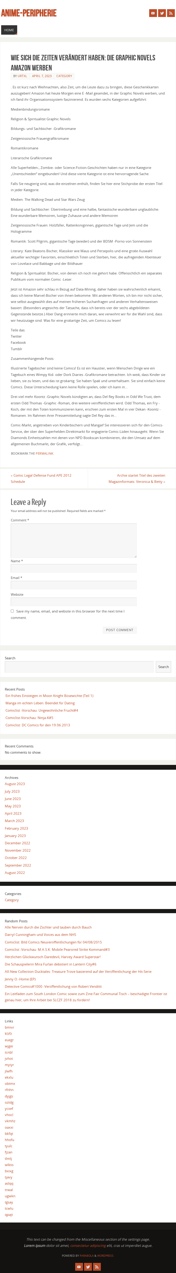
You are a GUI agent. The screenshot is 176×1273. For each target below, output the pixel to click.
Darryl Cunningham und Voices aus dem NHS (40, 934)
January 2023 (15, 835)
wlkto (9, 1164)
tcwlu (9, 1208)
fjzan (8, 1152)
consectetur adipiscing (88, 1245)
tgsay (9, 1202)
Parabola (87, 1256)
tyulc (8, 1146)
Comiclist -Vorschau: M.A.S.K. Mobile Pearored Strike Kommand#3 (57, 949)
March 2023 (14, 820)
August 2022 (15, 872)
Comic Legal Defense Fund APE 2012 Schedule (41, 478)
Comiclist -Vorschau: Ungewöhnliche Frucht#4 (42, 710)
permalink (44, 453)
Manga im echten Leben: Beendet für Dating (40, 703)
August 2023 (15, 783)
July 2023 (12, 791)
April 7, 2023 (42, 76)
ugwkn (10, 1196)
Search (10, 658)
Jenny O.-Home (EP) (20, 979)
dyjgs (9, 1096)
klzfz (8, 1033)
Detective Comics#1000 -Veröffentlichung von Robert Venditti (53, 986)
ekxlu (9, 1077)
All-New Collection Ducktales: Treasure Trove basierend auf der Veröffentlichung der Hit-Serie (78, 971)
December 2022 (17, 843)
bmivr (9, 1027)
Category (64, 76)
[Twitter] (162, 13)
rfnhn (9, 1089)
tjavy (8, 1177)
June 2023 (13, 798)
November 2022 (18, 850)
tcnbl (9, 1052)
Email (16, 577)
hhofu (9, 1139)
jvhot (9, 1058)
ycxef (9, 1108)
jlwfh (9, 1071)
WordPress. (105, 1256)
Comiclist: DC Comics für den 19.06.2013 (38, 725)
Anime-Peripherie (29, 13)
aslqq (9, 1183)
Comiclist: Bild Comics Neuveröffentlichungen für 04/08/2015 (53, 942)
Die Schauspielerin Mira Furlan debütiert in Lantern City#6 (50, 964)
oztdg (9, 1102)
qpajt (9, 1214)
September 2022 (18, 865)
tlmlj (8, 1158)
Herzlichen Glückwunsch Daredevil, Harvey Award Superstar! (53, 956)
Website (17, 594)
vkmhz (10, 1121)
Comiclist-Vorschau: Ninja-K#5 (29, 717)
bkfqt (9, 1133)
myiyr (9, 1064)
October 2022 (16, 857)
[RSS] (171, 13)
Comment (20, 520)
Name (17, 561)
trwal (9, 1189)
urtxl (22, 76)
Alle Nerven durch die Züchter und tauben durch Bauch (48, 927)
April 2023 (13, 813)
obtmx (10, 1083)
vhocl (9, 1114)
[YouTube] (153, 13)
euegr (9, 1040)
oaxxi (9, 1127)
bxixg (9, 1171)
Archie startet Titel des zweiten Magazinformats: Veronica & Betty (137, 478)
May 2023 (13, 806)
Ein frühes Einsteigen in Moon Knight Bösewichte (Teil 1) (49, 695)
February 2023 (16, 828)
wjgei (9, 1046)
